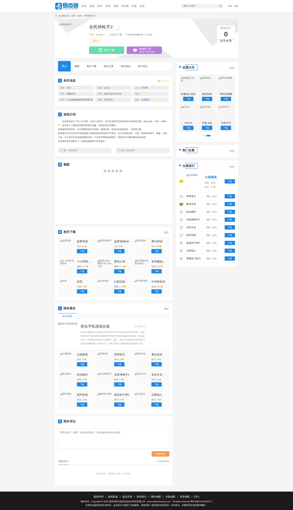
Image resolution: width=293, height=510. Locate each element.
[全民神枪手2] (105, 193)
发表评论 (160, 454)
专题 (115, 6)
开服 (134, 6)
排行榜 (125, 6)
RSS (196, 496)
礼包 (142, 6)
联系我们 (141, 496)
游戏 (92, 6)
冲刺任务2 (73, 150)
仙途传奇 (130, 150)
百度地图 (185, 496)
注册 (236, 6)
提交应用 (127, 496)
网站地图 (156, 496)
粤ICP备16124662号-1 (201, 501)
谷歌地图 (170, 496)
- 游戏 (79, 15)
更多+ (166, 232)
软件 (100, 6)
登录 (230, 6)
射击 (95, 41)
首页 (84, 6)
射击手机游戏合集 (95, 326)
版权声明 (98, 496)
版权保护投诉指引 (160, 505)
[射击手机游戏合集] (68, 323)
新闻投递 (113, 496)
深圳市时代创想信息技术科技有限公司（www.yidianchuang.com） (140, 501)
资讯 (107, 6)
